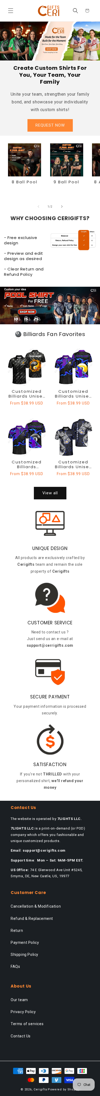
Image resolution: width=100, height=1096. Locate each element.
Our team (19, 1000)
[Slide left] (38, 206)
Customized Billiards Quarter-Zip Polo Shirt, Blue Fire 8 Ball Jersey (26, 464)
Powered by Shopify (63, 1089)
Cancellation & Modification (36, 906)
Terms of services (27, 1024)
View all (50, 493)
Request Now (50, 125)
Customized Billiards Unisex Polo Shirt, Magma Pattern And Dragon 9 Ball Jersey (73, 464)
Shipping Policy (24, 954)
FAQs (15, 966)
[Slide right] (62, 206)
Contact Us (21, 1036)
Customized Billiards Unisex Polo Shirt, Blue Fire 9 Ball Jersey (73, 394)
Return (17, 930)
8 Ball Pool (24, 182)
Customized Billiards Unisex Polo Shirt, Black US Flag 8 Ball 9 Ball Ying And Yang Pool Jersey (26, 394)
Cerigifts (40, 1089)
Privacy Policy (23, 1012)
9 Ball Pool (66, 182)
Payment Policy (25, 942)
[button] (11, 11)
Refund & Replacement (32, 918)
